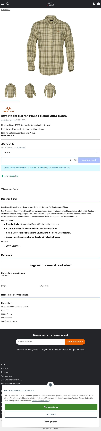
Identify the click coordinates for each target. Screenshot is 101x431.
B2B (3, 364)
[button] (94, 4)
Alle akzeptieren (51, 407)
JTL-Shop (55, 429)
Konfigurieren (51, 422)
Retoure (4, 372)
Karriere (4, 368)
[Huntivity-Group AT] (50, 4)
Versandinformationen (10, 384)
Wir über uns (6, 376)
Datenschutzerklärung (41, 401)
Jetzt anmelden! (75, 342)
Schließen (51, 414)
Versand (22, 147)
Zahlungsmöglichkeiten (11, 380)
